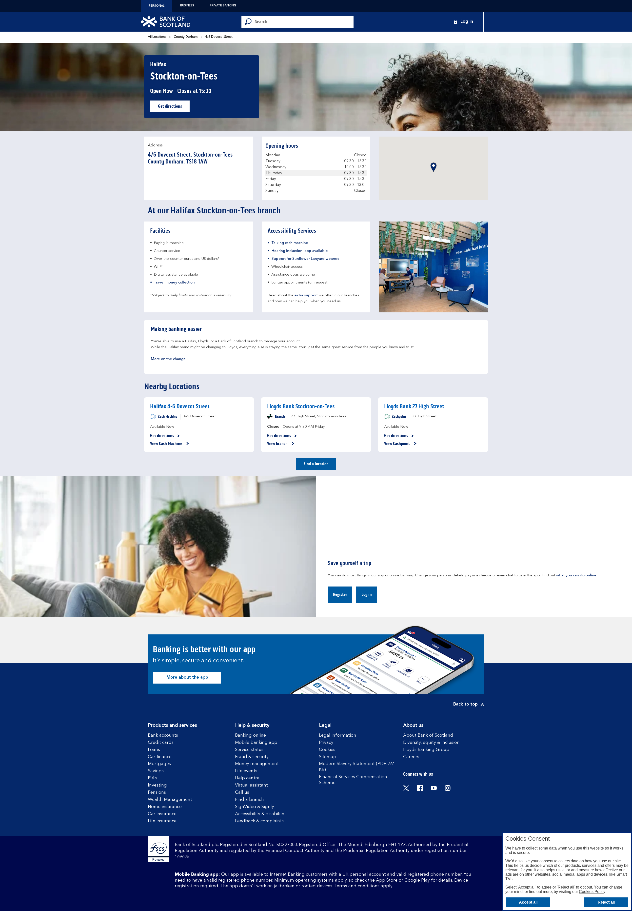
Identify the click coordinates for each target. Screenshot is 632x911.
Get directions (174, 107)
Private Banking (223, 5)
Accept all (528, 902)
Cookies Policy (592, 892)
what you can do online (576, 575)
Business (187, 5)
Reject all (606, 902)
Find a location (316, 463)
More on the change (168, 359)
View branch (278, 443)
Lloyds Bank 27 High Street (414, 406)
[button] (433, 167)
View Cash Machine (166, 443)
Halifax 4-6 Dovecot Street (180, 406)
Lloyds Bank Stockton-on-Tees (301, 406)
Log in (366, 594)
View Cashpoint (397, 443)
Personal (156, 5)
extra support (306, 295)
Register (340, 594)
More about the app (187, 677)
